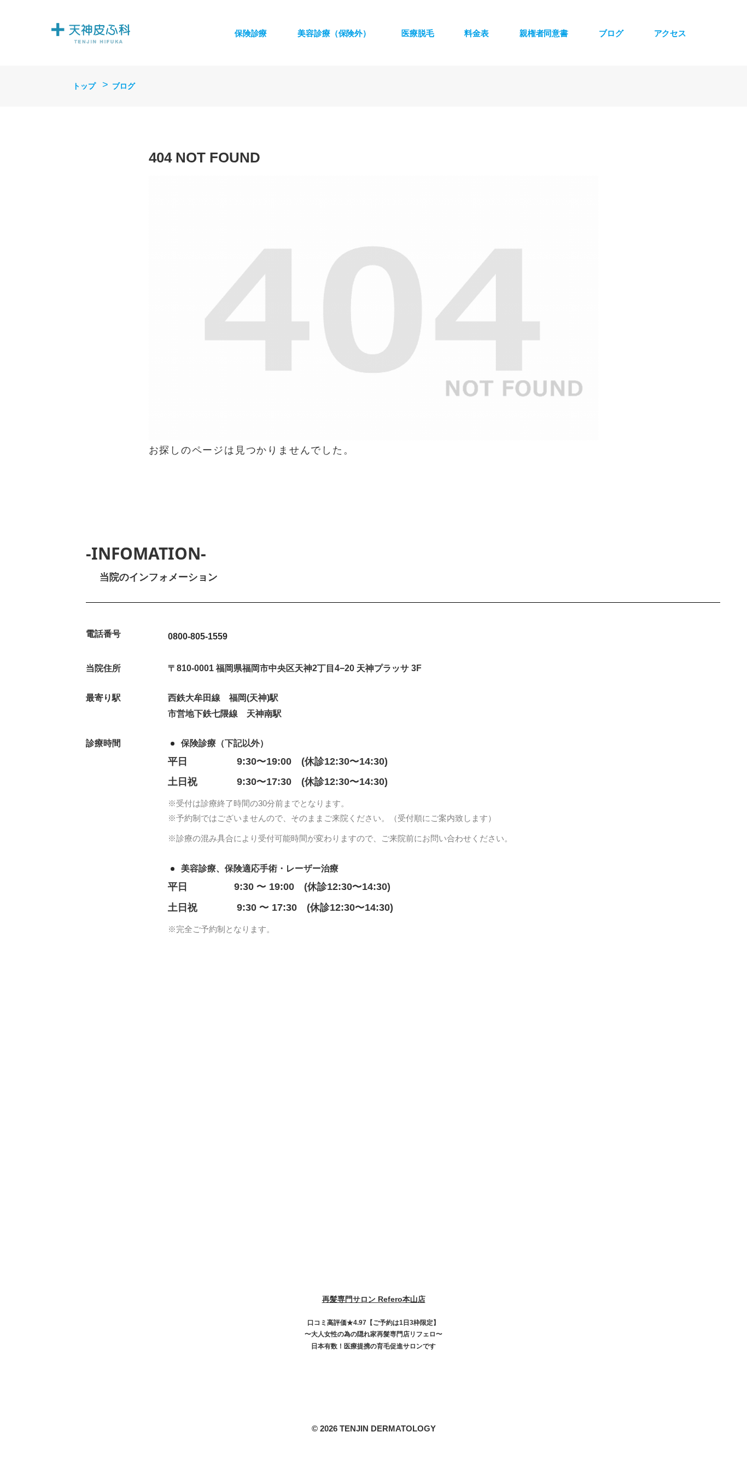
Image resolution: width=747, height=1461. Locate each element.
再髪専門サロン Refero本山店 (373, 1299)
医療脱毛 (417, 33)
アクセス (670, 33)
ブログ (611, 33)
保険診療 (251, 33)
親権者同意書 (544, 33)
